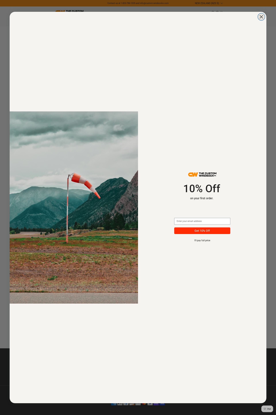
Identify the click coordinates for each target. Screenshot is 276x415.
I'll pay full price (202, 240)
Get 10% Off (202, 230)
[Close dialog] (261, 16)
